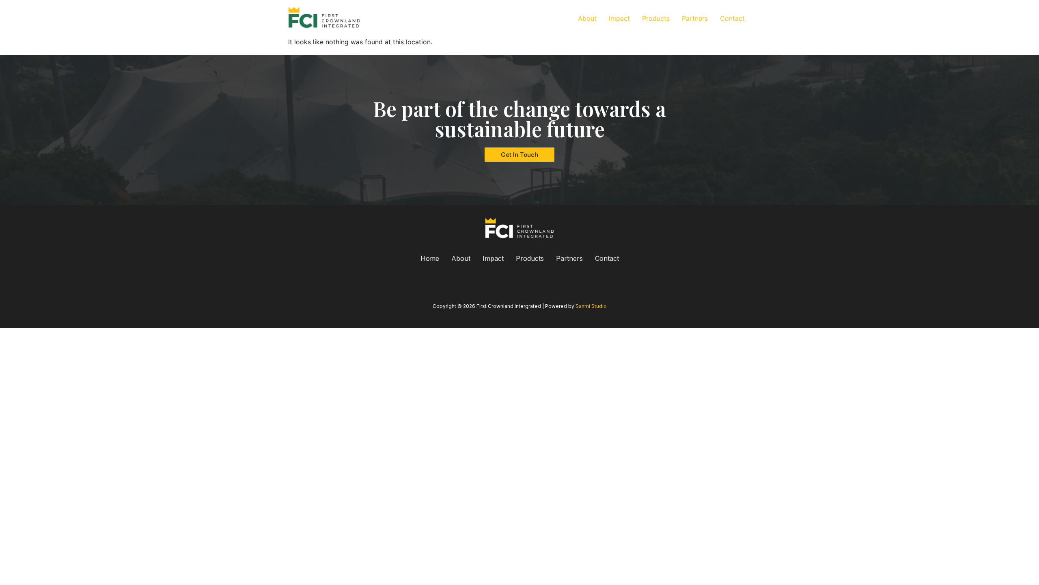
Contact (732, 18)
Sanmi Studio (591, 306)
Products (656, 18)
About (587, 18)
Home (429, 258)
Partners (695, 18)
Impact (619, 18)
